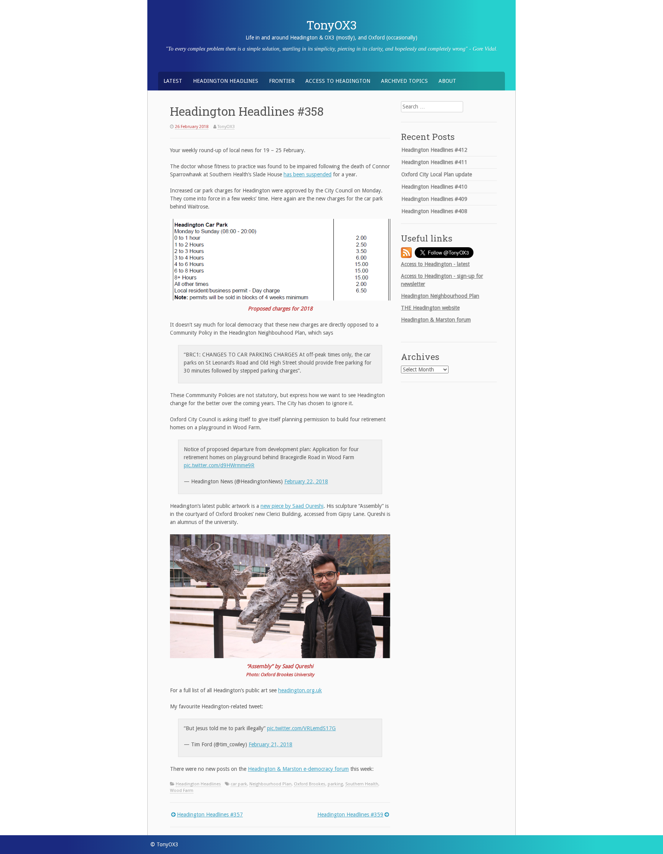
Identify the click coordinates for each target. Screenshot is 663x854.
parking (335, 784)
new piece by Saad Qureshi (292, 506)
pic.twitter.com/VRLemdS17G (301, 728)
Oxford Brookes (309, 784)
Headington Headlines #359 (350, 814)
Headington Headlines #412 (434, 150)
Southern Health (361, 784)
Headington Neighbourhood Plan (440, 296)
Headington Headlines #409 (434, 199)
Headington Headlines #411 (434, 162)
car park (239, 784)
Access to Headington (337, 81)
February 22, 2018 (306, 481)
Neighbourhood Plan (270, 784)
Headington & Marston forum (436, 320)
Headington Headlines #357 (210, 814)
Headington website (430, 308)
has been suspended (308, 174)
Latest (172, 81)
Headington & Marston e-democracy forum (298, 769)
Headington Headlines (225, 81)
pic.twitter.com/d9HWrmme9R (219, 465)
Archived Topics (404, 81)
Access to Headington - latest (435, 264)
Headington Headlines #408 (434, 211)
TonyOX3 (332, 25)
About (447, 81)
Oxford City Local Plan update (436, 174)
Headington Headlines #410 (434, 187)
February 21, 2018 (270, 744)
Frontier (282, 81)
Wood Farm (181, 790)
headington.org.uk (300, 690)
